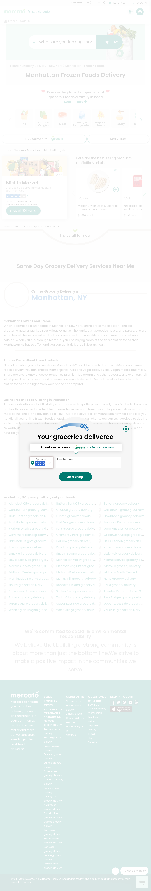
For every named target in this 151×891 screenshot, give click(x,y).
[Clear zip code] (50, 462)
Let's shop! (75, 476)
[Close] (126, 429)
